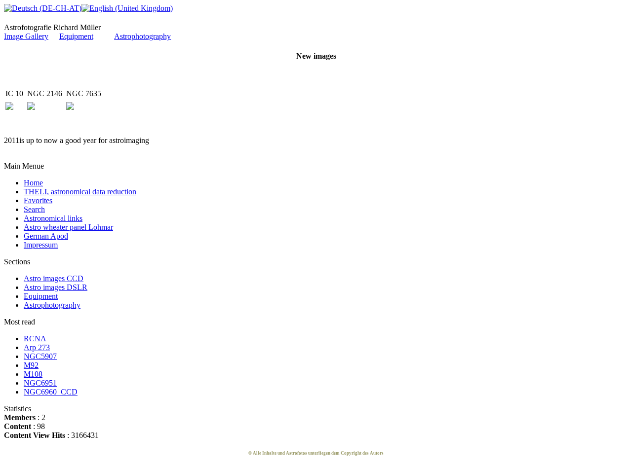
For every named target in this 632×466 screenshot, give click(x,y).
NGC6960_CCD (51, 392)
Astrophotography (142, 36)
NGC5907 (40, 356)
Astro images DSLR (55, 287)
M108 (33, 374)
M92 (31, 365)
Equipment (76, 36)
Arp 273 (37, 347)
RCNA (35, 338)
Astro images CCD (53, 278)
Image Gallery (26, 36)
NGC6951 (40, 383)
